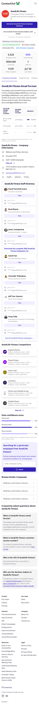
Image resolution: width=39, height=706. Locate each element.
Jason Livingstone (9, 583)
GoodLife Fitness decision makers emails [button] (18, 586)
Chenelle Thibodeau (17, 276)
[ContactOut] (11, 3)
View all (18, 410)
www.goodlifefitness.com (15, 173)
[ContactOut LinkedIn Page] (3, 696)
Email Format (24, 78)
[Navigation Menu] (36, 3)
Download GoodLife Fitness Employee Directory (19, 25)
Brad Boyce (13, 209)
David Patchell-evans (14, 581)
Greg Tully (12, 317)
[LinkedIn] (11, 18)
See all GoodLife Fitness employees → (19, 338)
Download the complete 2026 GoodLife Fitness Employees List (19, 249)
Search (21, 469)
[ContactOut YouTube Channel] (7, 696)
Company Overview (9, 78)
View (19, 195)
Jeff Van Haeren (15, 296)
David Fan (12, 256)
